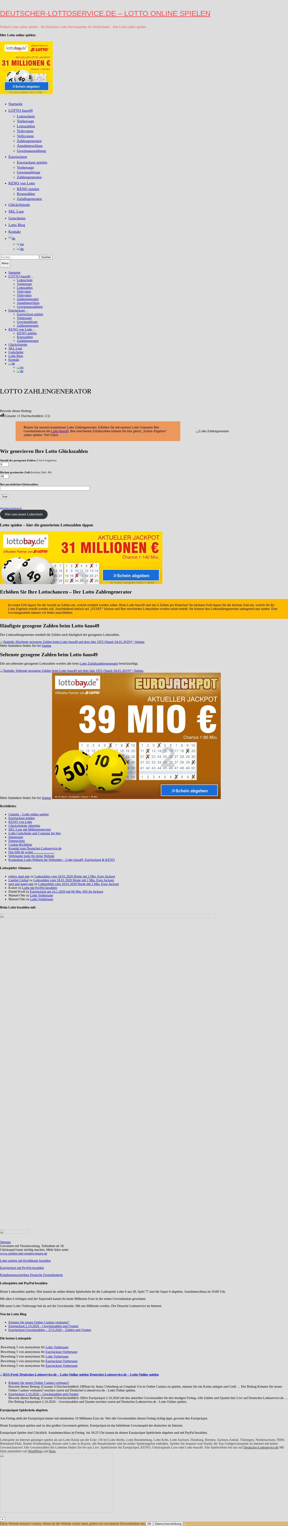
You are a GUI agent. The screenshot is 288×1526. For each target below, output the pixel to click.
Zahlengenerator (29, 141)
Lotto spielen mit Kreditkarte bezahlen (25, 1260)
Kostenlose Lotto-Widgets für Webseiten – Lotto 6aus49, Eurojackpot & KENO (61, 860)
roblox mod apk (19, 876)
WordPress (35, 1451)
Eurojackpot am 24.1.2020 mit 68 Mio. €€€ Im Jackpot (66, 891)
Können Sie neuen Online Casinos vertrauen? (38, 1322)
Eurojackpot (17, 157)
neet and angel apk (20, 884)
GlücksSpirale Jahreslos (24, 825)
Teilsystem (25, 131)
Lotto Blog (16, 225)
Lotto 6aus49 (60, 431)
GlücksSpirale (19, 205)
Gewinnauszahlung (31, 151)
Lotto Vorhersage (41, 895)
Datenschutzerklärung (168, 1523)
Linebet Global (18, 880)
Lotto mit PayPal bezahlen (39, 888)
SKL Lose (16, 211)
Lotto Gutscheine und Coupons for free (34, 833)
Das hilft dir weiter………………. (31, 852)
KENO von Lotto (21, 183)
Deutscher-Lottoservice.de (261, 1447)
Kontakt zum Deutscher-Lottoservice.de (35, 848)
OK (149, 1523)
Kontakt (14, 231)
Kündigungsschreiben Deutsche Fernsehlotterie (31, 1275)
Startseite (15, 104)
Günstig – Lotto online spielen (28, 814)
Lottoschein (26, 116)
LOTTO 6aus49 (20, 110)
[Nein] (184, 1524)
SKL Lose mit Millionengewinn (29, 829)
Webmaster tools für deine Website (31, 856)
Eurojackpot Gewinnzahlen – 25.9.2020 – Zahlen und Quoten (49, 1330)
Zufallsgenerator (29, 199)
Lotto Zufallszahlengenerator (99, 663)
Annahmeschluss (30, 146)
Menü (5, 263)
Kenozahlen (26, 194)
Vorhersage (25, 121)
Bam (52, 1451)
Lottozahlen (26, 126)
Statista (46, 645)
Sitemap (5, 1242)
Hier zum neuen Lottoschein (24, 514)
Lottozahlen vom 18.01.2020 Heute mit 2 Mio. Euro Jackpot (74, 876)
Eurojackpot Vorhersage (62, 1352)
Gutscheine (17, 218)
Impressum (15, 837)
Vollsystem (25, 136)
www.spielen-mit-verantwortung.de (23, 1253)
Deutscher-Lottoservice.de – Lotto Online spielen (105, 13)
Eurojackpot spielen (32, 162)
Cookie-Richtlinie (20, 844)
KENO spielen (28, 189)
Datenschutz (16, 841)
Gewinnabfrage (28, 172)
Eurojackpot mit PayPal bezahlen (22, 1268)
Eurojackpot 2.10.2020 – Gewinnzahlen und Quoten (43, 1326)
